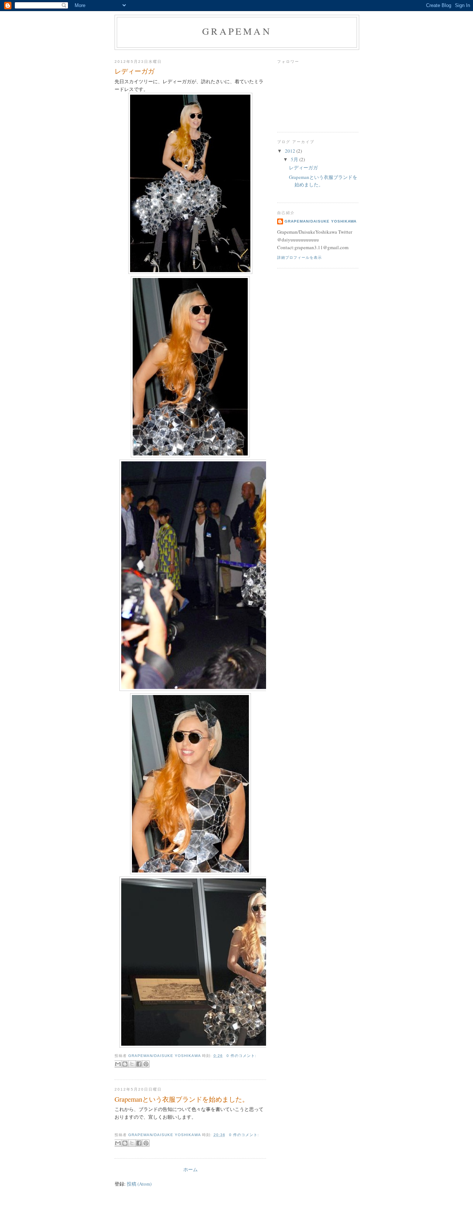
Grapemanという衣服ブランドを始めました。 (182, 1099)
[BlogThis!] (125, 1064)
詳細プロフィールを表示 (299, 257)
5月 (295, 159)
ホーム (190, 1169)
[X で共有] (132, 1064)
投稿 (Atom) (139, 1183)
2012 (290, 151)
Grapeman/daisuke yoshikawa (321, 221)
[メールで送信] (118, 1064)
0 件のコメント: (241, 1056)
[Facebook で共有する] (139, 1064)
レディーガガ (134, 71)
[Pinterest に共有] (146, 1064)
